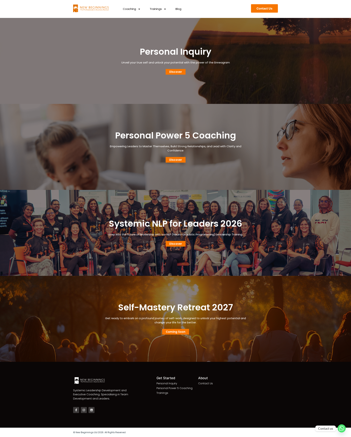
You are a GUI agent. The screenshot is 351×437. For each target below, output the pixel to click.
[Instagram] (84, 410)
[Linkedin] (91, 410)
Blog (178, 9)
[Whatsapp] (342, 428)
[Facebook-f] (76, 410)
